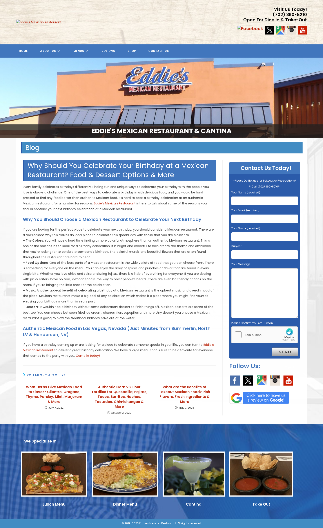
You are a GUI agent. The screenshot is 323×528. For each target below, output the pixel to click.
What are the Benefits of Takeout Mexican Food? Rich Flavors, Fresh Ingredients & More (184, 394)
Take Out (261, 504)
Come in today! (88, 355)
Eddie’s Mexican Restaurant (115, 203)
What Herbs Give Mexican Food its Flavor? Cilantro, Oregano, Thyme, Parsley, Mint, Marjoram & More (54, 394)
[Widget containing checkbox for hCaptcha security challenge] (264, 334)
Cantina (193, 504)
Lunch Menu (54, 504)
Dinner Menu (125, 504)
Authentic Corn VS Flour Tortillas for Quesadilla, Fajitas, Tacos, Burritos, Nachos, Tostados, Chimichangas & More (119, 397)
